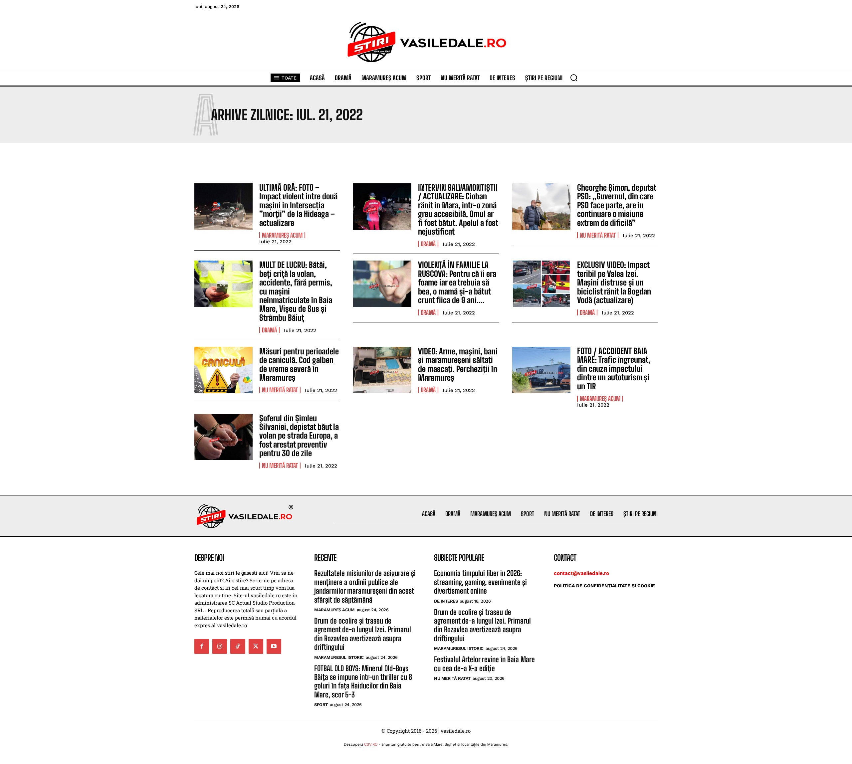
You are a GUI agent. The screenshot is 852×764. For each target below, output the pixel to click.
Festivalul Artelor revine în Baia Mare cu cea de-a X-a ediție (484, 663)
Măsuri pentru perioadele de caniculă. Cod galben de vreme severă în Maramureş (299, 364)
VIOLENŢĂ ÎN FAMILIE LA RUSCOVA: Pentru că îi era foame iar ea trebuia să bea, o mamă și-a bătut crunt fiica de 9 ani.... (457, 282)
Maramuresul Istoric (339, 657)
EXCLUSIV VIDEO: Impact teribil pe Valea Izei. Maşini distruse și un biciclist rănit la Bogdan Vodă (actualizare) (614, 282)
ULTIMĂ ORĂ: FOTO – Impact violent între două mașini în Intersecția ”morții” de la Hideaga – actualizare (298, 205)
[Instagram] (219, 646)
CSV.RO (371, 744)
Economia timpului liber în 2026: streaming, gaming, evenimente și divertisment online (480, 582)
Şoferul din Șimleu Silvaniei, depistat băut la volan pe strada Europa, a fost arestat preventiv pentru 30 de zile (299, 435)
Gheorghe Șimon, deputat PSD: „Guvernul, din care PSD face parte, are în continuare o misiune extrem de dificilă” (616, 205)
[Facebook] (201, 646)
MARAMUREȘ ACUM (282, 235)
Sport (321, 704)
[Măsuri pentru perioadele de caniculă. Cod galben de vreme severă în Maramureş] (223, 370)
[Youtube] (274, 646)
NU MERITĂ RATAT (598, 235)
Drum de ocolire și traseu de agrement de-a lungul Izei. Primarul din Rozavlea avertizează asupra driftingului (362, 634)
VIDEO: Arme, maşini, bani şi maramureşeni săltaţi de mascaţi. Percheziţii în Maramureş (458, 364)
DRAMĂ (428, 244)
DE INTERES (446, 601)
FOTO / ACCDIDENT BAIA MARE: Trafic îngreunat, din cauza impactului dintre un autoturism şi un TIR (613, 368)
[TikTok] (237, 646)
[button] (574, 78)
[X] (256, 646)
